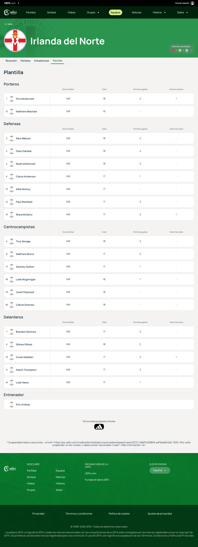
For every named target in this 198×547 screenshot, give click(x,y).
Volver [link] (10, 24)
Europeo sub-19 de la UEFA (10, 12)
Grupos (31, 490)
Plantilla (57, 60)
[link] (31, 12)
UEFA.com (90, 473)
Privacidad (38, 513)
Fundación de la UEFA (97, 479)
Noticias (60, 477)
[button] (93, 12)
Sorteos (31, 477)
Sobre (59, 490)
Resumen (11, 60)
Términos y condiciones (78, 513)
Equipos (60, 470)
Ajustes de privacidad (160, 513)
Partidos (26, 60)
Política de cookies (119, 513)
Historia (60, 483)
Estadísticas (41, 60)
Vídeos (30, 483)
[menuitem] (32, 12)
